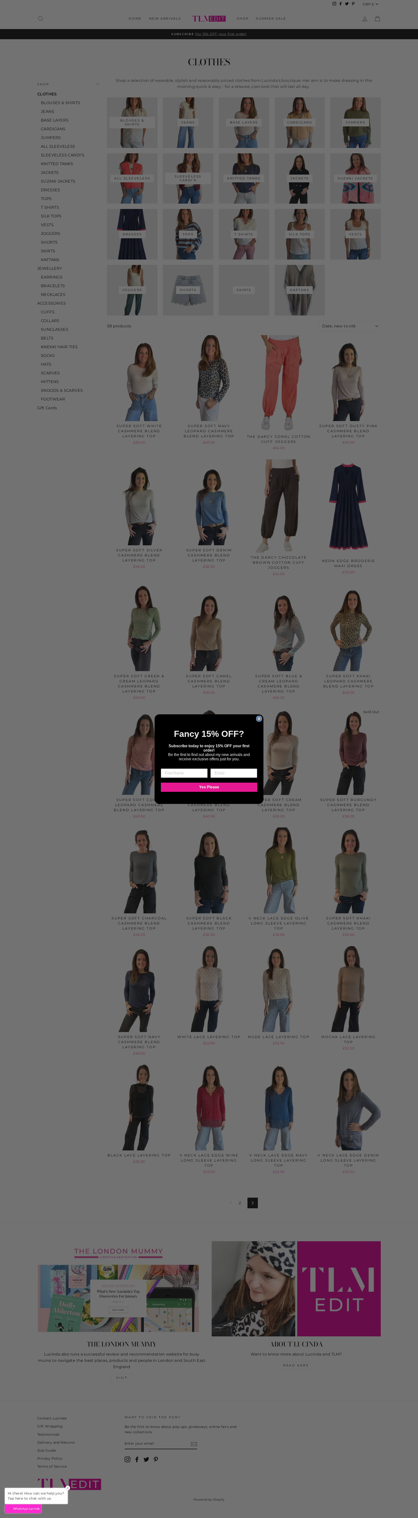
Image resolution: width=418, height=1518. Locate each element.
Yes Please (209, 787)
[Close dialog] (259, 718)
